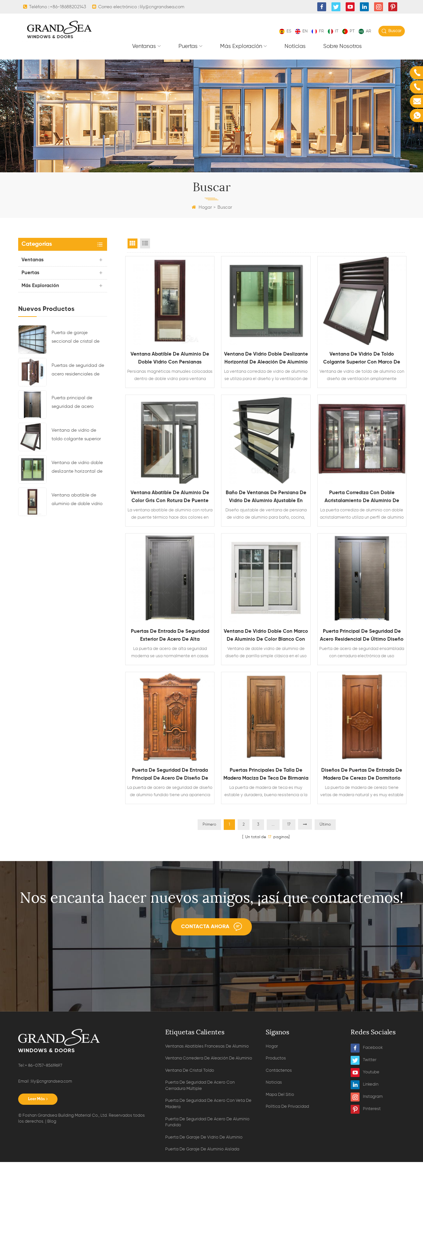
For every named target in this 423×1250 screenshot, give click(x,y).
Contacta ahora (205, 926)
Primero (209, 825)
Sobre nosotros (342, 46)
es (289, 31)
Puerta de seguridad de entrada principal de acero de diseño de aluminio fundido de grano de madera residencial (170, 775)
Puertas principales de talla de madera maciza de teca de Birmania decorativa (265, 775)
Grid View (132, 243)
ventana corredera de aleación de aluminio (208, 1058)
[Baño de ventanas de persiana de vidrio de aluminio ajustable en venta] (265, 439)
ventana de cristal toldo (189, 1070)
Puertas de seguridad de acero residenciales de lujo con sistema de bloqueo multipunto (78, 370)
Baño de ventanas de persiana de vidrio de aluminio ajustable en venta (266, 497)
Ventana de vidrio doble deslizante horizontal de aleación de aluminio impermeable (77, 468)
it (336, 31)
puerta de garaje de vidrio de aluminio (204, 1137)
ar (368, 31)
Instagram (373, 1097)
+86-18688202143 (68, 7)
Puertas (188, 46)
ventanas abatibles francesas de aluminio (207, 1046)
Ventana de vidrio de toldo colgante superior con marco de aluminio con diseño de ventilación (79, 435)
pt (352, 31)
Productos (276, 1058)
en (305, 31)
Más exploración (241, 46)
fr (321, 31)
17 (288, 825)
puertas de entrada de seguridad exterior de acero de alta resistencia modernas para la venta (170, 636)
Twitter (369, 1060)
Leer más (36, 1099)
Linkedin (370, 1084)
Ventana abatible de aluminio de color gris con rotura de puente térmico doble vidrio (170, 497)
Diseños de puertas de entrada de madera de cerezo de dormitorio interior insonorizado (361, 775)
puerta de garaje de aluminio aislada (202, 1149)
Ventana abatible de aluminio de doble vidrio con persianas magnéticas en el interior (78, 500)
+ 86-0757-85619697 (43, 1065)
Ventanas (144, 46)
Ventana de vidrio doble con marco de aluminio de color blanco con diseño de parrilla (266, 636)
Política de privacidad (287, 1106)
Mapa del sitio (280, 1095)
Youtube (371, 1072)
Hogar (205, 207)
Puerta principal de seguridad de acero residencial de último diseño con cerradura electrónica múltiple (74, 403)
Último (325, 825)
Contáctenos (279, 1070)
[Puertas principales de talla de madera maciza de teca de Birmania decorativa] (265, 716)
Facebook (373, 1048)
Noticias (295, 46)
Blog (51, 1121)
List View (145, 243)
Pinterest (372, 1109)
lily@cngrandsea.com (162, 7)
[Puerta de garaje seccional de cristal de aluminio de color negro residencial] (32, 339)
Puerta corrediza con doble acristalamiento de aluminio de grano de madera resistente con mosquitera (362, 497)
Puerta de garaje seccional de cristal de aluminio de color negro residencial (76, 338)
